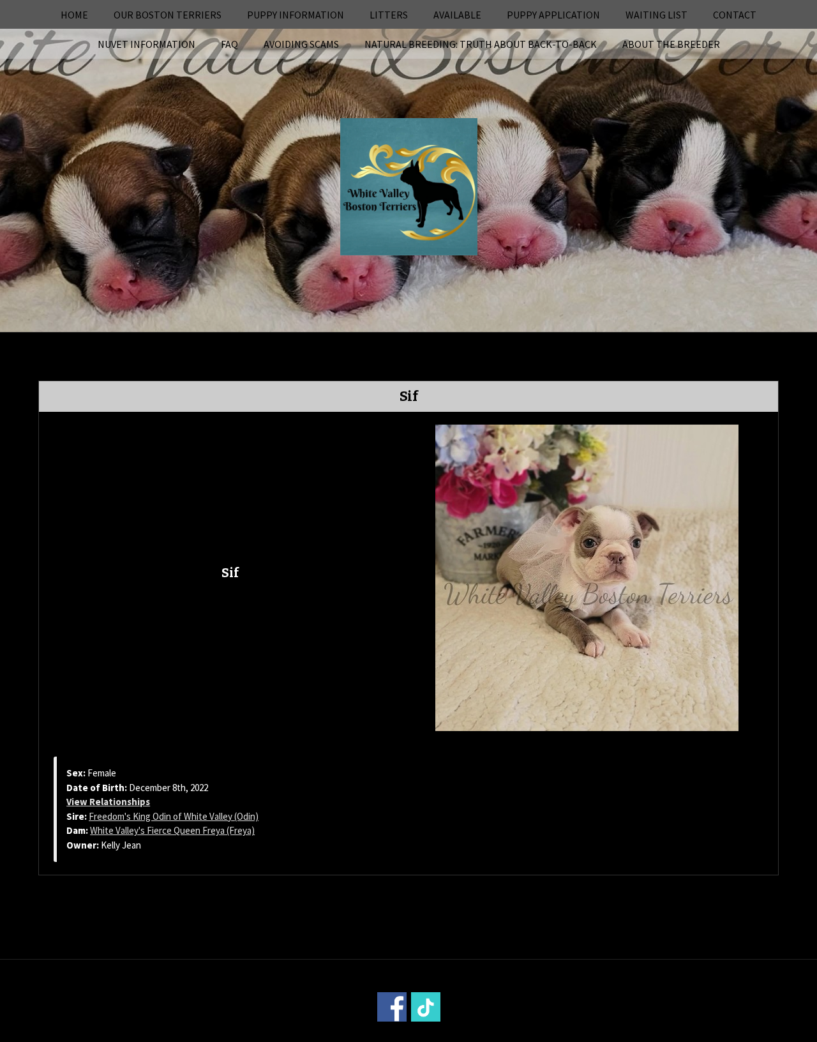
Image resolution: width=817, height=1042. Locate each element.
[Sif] (586, 576)
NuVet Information (146, 44)
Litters (389, 14)
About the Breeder (671, 44)
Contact (734, 14)
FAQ (229, 44)
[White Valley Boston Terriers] (408, 185)
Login (581, 1033)
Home (74, 14)
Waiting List (656, 14)
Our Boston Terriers (167, 14)
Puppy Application (553, 14)
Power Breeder (480, 1033)
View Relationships (108, 802)
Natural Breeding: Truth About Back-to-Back (480, 44)
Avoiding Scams (301, 44)
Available (457, 14)
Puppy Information (295, 14)
